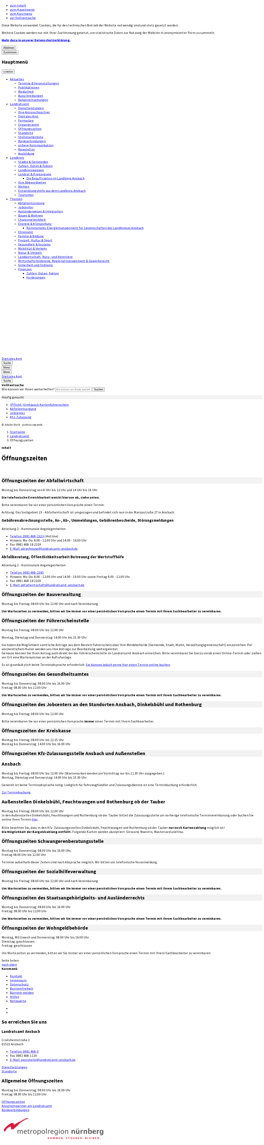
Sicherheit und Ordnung (35, 265)
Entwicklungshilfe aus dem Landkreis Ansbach (52, 191)
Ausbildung (26, 153)
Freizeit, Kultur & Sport (35, 240)
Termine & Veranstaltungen (38, 83)
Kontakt (16, 976)
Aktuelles (17, 79)
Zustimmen (10, 52)
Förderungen (35, 277)
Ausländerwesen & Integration (40, 211)
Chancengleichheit (32, 219)
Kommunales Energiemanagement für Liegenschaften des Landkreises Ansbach (85, 228)
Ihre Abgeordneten (32, 182)
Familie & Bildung (31, 236)
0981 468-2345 (27, 572)
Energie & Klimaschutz (35, 224)
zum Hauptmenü (22, 9)
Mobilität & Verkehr (32, 248)
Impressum (18, 980)
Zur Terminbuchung (16, 792)
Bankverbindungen (32, 141)
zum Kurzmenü (21, 14)
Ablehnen (8, 47)
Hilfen (14, 997)
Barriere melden (22, 993)
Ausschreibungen (30, 96)
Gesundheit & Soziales (34, 244)
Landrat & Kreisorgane (34, 174)
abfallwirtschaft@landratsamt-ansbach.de (47, 585)
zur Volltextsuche (23, 18)
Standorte (25, 133)
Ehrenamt (25, 232)
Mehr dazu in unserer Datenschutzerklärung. (36, 40)
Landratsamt (19, 104)
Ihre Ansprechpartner (34, 112)
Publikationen (28, 87)
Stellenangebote (30, 137)
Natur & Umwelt (30, 253)
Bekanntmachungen (33, 100)
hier (34, 819)
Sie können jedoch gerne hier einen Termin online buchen (128, 665)
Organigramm (28, 124)
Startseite (17, 432)
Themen (16, 199)
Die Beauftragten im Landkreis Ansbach (55, 178)
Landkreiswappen (31, 170)
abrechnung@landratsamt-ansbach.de (44, 548)
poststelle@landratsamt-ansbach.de (42, 1060)
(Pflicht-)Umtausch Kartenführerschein (39, 405)
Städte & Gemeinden (33, 162)
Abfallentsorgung (31, 203)
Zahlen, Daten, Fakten (42, 273)
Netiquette (18, 1001)
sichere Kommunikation (36, 145)
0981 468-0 (24, 1051)
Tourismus (26, 195)
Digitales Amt (28, 116)
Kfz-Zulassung (20, 417)
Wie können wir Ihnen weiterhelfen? (28, 389)
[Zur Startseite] (106, 354)
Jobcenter (25, 207)
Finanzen (25, 269)
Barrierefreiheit (21, 988)
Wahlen (23, 186)
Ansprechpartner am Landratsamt (27, 1106)
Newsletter (26, 149)
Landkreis (17, 158)
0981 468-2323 (27, 536)
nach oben (9, 964)
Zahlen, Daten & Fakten (35, 166)
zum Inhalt (18, 5)
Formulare (26, 120)
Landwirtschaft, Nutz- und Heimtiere (45, 257)
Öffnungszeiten (29, 129)
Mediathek (26, 91)
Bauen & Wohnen (30, 215)
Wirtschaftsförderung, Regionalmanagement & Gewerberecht (64, 261)
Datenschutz (19, 984)
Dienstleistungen (31, 108)
